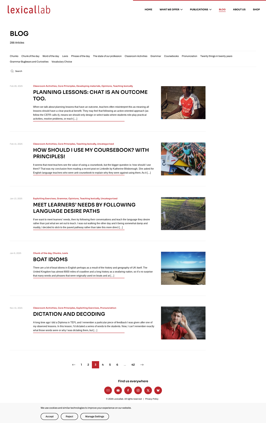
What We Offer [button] (169, 9)
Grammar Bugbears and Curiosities (29, 61)
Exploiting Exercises (44, 198)
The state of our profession (107, 56)
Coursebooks (171, 56)
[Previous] (73, 364)
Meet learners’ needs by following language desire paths (84, 208)
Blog (222, 9)
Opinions (106, 86)
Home (148, 9)
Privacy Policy (151, 399)
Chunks (14, 56)
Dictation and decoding (69, 314)
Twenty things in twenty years (216, 56)
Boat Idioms (50, 259)
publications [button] (199, 9)
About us (239, 9)
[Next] (142, 364)
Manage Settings (94, 416)
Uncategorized (105, 143)
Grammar (155, 56)
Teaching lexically (123, 86)
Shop (256, 9)
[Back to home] (29, 9)
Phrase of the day (80, 56)
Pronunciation (189, 56)
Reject (69, 416)
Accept (50, 416)
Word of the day (50, 56)
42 (133, 364)
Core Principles (66, 86)
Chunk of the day (30, 56)
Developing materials (88, 86)
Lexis (65, 56)
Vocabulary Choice (62, 61)
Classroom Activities (136, 56)
